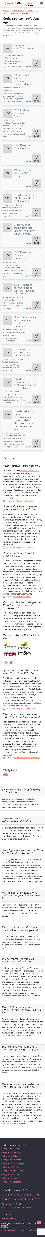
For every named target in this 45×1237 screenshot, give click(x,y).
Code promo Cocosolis (11, 1182)
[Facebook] (39, 1223)
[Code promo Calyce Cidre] (10, 662)
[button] (27, 66)
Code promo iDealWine (24, 501)
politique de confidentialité (28, 1230)
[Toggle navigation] (42, 3)
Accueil (6, 10)
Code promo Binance (10, 1148)
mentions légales (8, 1230)
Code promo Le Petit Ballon (26, 708)
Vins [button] (6, 774)
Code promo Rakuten (10, 1167)
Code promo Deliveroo (11, 1156)
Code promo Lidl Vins (23, 547)
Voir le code (36, 63)
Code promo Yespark (10, 1178)
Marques (30, 10)
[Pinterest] (6, 1227)
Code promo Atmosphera (12, 1171)
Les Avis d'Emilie (9, 1218)
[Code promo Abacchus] (10, 645)
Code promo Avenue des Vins (27, 757)
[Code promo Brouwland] (10, 653)
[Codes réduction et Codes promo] (19, 3)
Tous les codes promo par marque (16, 1207)
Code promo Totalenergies (13, 1163)
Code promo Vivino (22, 596)
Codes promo (18, 10)
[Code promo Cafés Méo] (25, 653)
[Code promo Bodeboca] (24, 645)
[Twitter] (3, 1227)
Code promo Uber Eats (11, 1152)
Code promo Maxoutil (10, 1174)
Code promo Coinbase (11, 1159)
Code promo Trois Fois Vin (17, 13)
